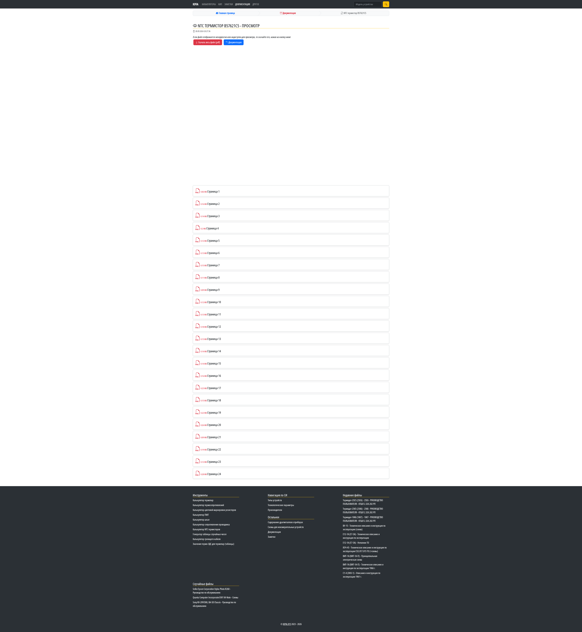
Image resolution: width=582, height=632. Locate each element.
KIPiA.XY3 (287, 624)
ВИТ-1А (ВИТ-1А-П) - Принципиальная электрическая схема (360, 557)
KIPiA (195, 4)
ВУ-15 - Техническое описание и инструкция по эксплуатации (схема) (364, 527)
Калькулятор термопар (203, 500)
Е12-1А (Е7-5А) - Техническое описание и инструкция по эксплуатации (361, 536)
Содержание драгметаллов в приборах (285, 522)
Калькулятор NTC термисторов (206, 529)
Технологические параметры (281, 505)
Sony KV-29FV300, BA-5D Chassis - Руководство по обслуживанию (214, 604)
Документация (242, 4)
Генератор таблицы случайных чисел (209, 534)
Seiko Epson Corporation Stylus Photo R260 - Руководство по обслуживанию (212, 590)
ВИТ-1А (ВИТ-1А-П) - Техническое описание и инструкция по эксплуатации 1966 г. (363, 566)
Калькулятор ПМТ (201, 514)
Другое (256, 4)
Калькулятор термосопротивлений (208, 505)
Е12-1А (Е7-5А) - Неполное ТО (356, 542)
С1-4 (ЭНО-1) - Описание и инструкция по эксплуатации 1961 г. (361, 574)
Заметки (228, 4)
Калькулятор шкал (201, 519)
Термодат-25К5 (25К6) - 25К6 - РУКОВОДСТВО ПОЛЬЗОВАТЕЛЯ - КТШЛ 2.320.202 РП (363, 510)
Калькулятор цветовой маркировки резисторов (214, 510)
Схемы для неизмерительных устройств (286, 527)
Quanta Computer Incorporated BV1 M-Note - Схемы (215, 597)
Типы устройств (275, 500)
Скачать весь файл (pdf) (209, 42)
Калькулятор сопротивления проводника (211, 524)
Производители (275, 510)
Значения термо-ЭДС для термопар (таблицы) (213, 544)
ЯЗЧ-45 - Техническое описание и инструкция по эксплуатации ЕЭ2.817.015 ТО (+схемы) (365, 549)
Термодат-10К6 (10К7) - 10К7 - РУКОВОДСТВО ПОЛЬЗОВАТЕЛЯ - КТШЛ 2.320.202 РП (363, 519)
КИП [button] (220, 4)
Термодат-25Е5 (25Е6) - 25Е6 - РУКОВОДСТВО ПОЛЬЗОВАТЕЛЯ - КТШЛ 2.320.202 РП (363, 502)
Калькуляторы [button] (209, 4)
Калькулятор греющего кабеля (207, 539)
